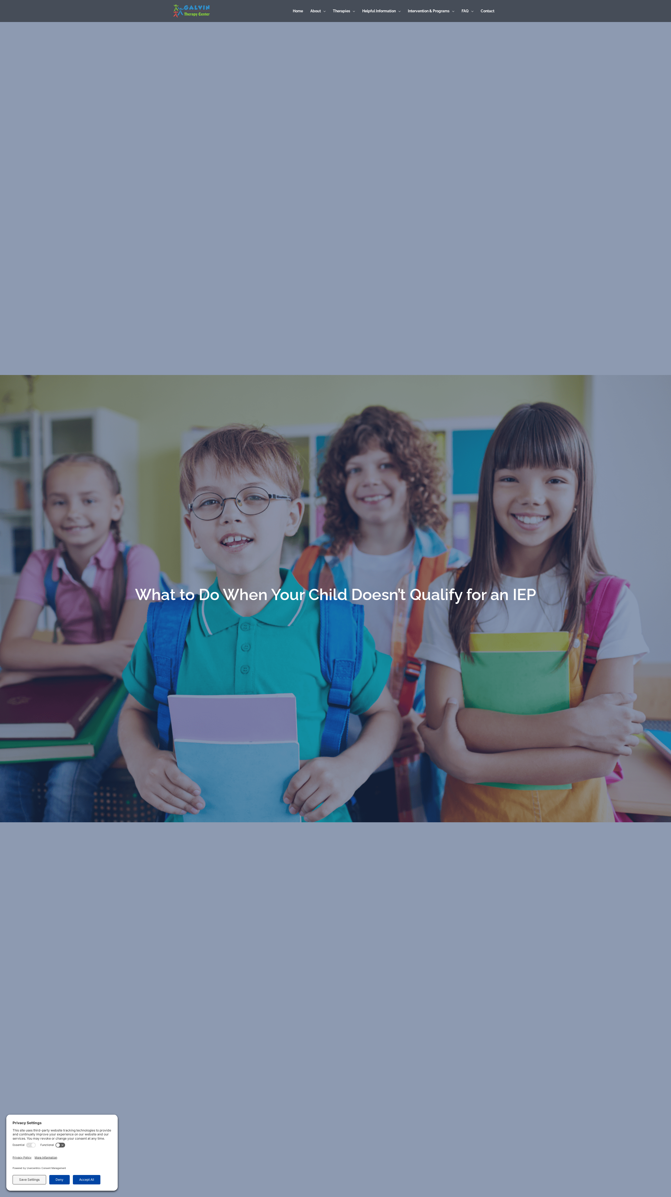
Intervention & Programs (429, 11)
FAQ (465, 11)
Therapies (341, 11)
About (315, 11)
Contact (487, 11)
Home (298, 11)
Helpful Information (379, 11)
